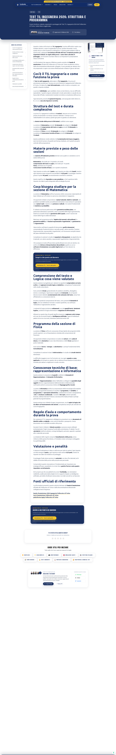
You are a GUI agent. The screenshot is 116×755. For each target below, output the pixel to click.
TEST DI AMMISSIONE (36, 4)
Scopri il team (49, 583)
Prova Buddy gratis (96, 75)
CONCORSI (47, 4)
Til (39, 12)
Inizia (96, 4)
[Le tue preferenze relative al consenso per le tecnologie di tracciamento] (113, 752)
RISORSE (70, 4)
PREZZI (55, 4)
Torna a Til (59, 583)
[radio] (52, 538)
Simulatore (62, 4)
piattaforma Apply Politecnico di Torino (45, 497)
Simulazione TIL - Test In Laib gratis (46, 265)
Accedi (90, 4)
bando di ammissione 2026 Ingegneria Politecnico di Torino (51, 493)
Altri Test (32, 12)
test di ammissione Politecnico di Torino (45, 495)
